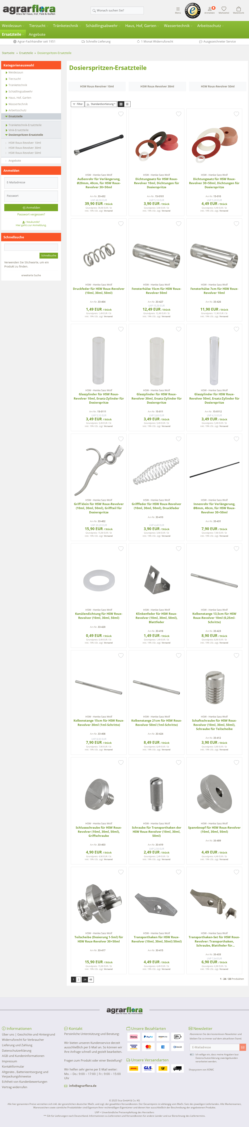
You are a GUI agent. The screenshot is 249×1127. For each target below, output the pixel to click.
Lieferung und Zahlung (17, 1045)
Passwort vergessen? (31, 214)
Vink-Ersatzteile (19, 130)
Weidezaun (12, 25)
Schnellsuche (48, 255)
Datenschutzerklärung (16, 1050)
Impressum (9, 1061)
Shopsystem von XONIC (201, 1069)
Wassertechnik (177, 25)
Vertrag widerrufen (14, 1087)
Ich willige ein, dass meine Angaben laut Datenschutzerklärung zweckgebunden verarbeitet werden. (217, 1058)
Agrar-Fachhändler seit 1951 (37, 41)
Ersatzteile (11, 34)
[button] (121, 104)
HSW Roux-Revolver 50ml (25, 153)
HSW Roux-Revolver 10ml (25, 143)
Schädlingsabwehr (102, 25)
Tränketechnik (65, 25)
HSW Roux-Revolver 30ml (25, 148)
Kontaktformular (13, 1066)
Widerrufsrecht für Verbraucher (23, 1040)
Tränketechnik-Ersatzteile (25, 125)
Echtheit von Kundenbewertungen (24, 1081)
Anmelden (33, 207)
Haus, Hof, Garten (140, 25)
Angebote (37, 34)
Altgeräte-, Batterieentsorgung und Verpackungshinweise (25, 1074)
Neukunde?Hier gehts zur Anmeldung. (31, 223)
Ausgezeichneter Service (219, 41)
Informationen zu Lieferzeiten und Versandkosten (115, 1115)
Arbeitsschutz (209, 25)
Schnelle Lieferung (98, 41)
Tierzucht (37, 25)
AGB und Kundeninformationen (23, 1056)
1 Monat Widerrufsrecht (157, 41)
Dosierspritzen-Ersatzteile (26, 135)
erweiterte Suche (31, 275)
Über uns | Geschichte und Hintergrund (28, 1034)
